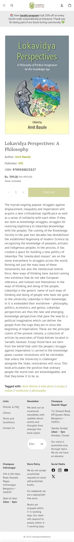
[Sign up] (41, 444)
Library (7, 412)
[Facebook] (53, 470)
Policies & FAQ (11, 407)
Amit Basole (23, 157)
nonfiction (22, 391)
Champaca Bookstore (40, 536)
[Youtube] (66, 470)
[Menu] (4, 5)
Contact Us (9, 427)
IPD (20, 163)
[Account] (62, 5)
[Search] (12, 5)
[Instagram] (60, 470)
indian (9, 391)
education (47, 386)
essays (61, 386)
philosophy (39, 391)
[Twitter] (53, 476)
